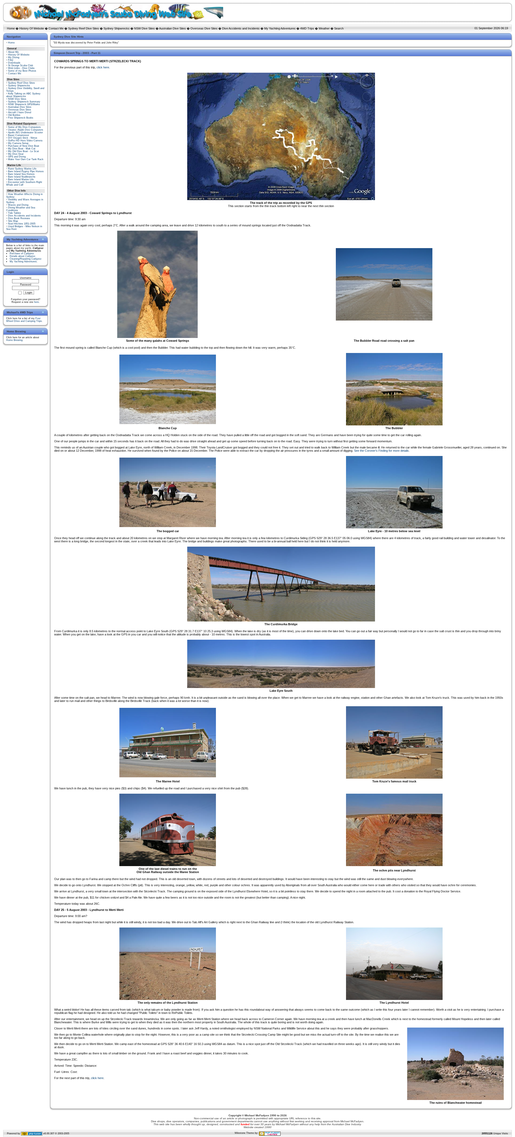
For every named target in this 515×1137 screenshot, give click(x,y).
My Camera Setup (18, 143)
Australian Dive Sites (172, 28)
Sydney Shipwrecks (117, 28)
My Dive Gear (16, 154)
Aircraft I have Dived (19, 112)
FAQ (10, 60)
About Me (13, 52)
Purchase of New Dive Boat (23, 146)
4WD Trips (307, 28)
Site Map (13, 221)
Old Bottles (14, 115)
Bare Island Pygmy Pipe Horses (26, 171)
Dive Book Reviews (19, 218)
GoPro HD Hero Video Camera (25, 140)
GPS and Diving (17, 156)
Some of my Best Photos (22, 70)
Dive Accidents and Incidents (241, 28)
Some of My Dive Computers (24, 127)
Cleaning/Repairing (25, 258)
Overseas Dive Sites (204, 28)
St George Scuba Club (20, 65)
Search (339, 28)
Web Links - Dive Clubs (21, 68)
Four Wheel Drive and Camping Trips (24, 319)
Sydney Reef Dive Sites (83, 28)
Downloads (14, 62)
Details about (22, 256)
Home (11, 28)
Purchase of (22, 253)
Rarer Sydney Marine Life (22, 168)
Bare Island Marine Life (21, 179)
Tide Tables (14, 213)
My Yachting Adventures (280, 28)
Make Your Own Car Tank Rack (25, 159)
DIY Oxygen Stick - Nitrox (22, 138)
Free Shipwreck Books (20, 117)
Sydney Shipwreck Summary (24, 101)
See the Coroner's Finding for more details (381, 450)
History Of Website (31, 28)
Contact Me (56, 28)
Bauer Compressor (18, 135)
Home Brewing (14, 340)
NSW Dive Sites (144, 28)
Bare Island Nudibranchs (21, 176)
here (36, 302)
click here (103, 67)
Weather (324, 28)
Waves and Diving (18, 205)
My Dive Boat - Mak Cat (21, 148)
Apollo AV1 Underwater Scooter (25, 132)
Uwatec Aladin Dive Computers (25, 129)
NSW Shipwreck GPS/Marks (24, 104)
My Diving (13, 57)
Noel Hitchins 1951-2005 (21, 223)
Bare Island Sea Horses (21, 174)
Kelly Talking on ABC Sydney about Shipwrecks (23, 95)
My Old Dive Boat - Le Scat (23, 151)
